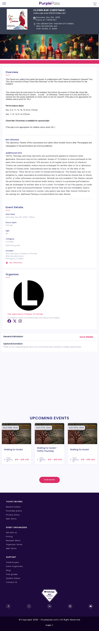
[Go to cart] (95, 4)
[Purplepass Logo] (49, 3)
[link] (49, 262)
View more (49, 480)
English (48, 625)
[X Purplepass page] (29, 606)
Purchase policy (14, 511)
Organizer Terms (14, 544)
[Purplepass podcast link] (70, 606)
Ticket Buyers (12, 562)
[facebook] (9, 322)
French (9, 617)
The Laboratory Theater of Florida (25, 314)
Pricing (9, 536)
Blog (8, 570)
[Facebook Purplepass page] (8, 606)
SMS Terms (11, 519)
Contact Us (11, 582)
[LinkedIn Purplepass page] (49, 606)
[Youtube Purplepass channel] (90, 606)
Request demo (13, 540)
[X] (15, 322)
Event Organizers (14, 566)
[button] (53, 26)
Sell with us (11, 532)
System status (13, 578)
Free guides (12, 574)
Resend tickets (13, 507)
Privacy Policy (13, 515)
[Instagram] (20, 322)
